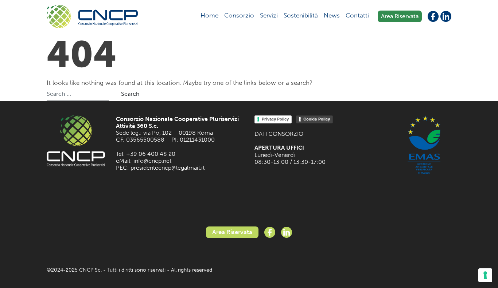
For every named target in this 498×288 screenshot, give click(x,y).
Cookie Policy (316, 119)
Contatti (357, 15)
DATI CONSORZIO (278, 133)
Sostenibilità (301, 15)
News (332, 15)
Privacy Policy (275, 119)
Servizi (269, 15)
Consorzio (239, 15)
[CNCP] (92, 16)
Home (209, 15)
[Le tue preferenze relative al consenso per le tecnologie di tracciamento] (485, 275)
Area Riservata (400, 16)
